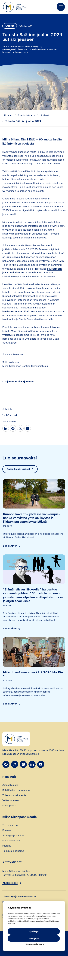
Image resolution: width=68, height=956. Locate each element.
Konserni (7, 830)
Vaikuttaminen (10, 800)
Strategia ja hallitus (13, 835)
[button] (61, 7)
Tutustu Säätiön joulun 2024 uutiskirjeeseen (25, 121)
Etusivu (8, 115)
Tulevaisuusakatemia (14, 795)
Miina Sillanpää (11, 840)
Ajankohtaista (26, 115)
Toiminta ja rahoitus (13, 851)
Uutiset (44, 115)
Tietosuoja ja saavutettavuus (19, 896)
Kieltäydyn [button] (34, 938)
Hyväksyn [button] (34, 931)
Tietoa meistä (10, 825)
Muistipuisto (9, 806)
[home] (15, 7)
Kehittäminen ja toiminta (16, 790)
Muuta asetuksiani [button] (34, 944)
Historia (6, 846)
